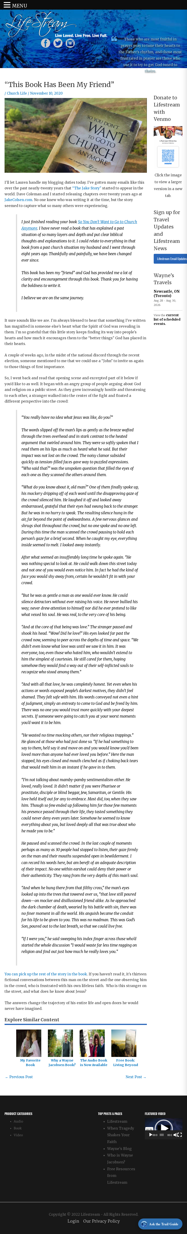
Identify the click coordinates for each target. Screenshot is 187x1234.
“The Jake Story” (86, 188)
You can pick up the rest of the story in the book (46, 974)
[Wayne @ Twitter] (58, 43)
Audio (18, 1121)
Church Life (17, 93)
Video (18, 1135)
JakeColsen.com (18, 200)
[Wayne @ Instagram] (70, 43)
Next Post (136, 1077)
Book (18, 1128)
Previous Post (19, 1077)
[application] (163, 1128)
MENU (19, 6)
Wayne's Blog (119, 1148)
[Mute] (175, 1135)
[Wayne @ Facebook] (45, 43)
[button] (164, 1129)
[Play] (150, 1135)
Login (73, 1221)
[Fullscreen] (179, 1135)
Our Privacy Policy (101, 1221)
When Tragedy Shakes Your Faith (120, 1135)
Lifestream (117, 1121)
